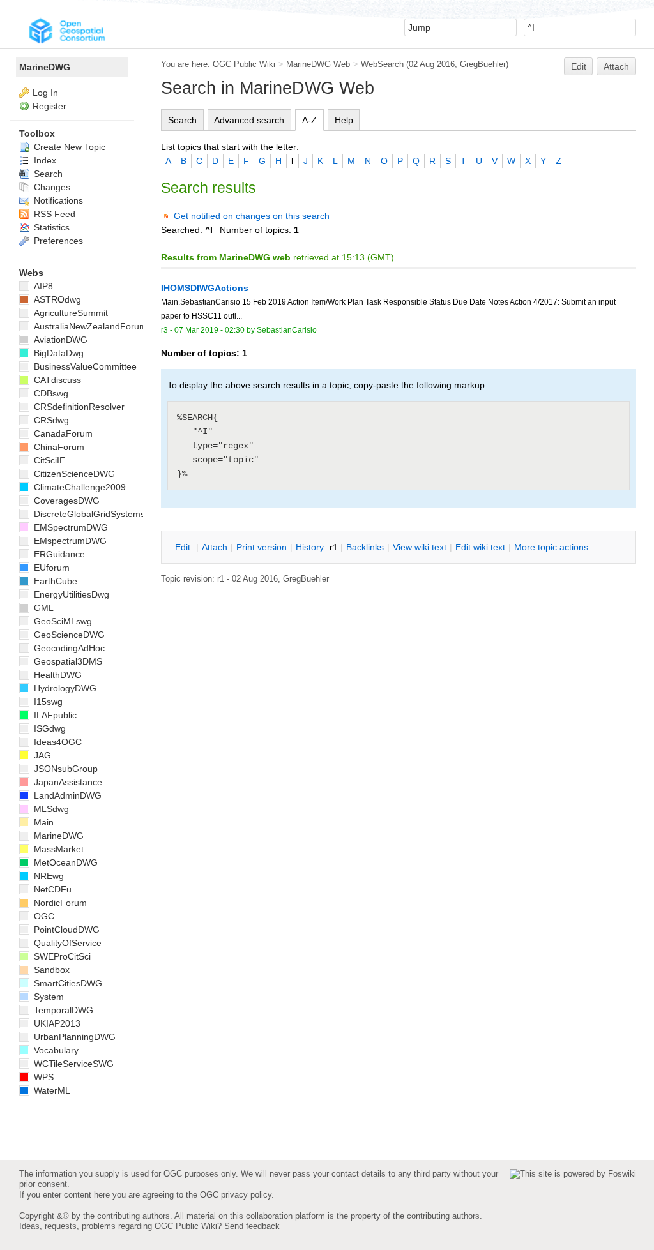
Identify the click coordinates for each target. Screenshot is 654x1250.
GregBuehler (483, 64)
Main (42, 822)
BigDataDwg (57, 353)
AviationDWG (59, 340)
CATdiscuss (56, 380)
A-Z (309, 120)
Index (43, 160)
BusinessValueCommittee (84, 366)
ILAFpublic (54, 715)
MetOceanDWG (64, 862)
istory (310, 547)
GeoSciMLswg (61, 621)
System (47, 996)
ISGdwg (48, 728)
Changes (50, 187)
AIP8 (42, 286)
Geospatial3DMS (66, 661)
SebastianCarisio (287, 330)
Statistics (50, 227)
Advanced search (249, 120)
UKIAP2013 (55, 1023)
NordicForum (59, 903)
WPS (42, 1077)
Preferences (57, 241)
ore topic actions (551, 547)
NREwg (47, 876)
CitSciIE (48, 460)
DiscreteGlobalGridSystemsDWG (99, 514)
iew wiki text (419, 547)
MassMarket (57, 849)
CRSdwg (50, 420)
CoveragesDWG (65, 500)
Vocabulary (55, 1050)
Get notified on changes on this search (252, 216)
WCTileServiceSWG (72, 1063)
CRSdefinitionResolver (78, 407)
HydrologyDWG (63, 688)
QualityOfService (66, 943)
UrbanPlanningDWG (73, 1037)
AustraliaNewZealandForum (89, 326)
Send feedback (252, 1226)
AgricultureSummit (69, 313)
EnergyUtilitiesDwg (70, 594)
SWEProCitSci (61, 956)
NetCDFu (51, 889)
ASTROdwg (56, 299)
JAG (41, 755)
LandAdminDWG (66, 795)
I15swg (47, 702)
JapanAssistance (66, 782)
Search (182, 120)
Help (344, 120)
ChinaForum (57, 447)
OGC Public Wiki (244, 64)
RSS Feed (53, 214)
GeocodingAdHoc (68, 648)
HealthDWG (56, 675)
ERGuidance (58, 554)
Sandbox (50, 970)
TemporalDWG (62, 1010)
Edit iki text (480, 547)
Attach (616, 66)
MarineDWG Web (318, 64)
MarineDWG (44, 67)
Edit (578, 66)
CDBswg (49, 393)
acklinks (365, 547)
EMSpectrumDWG (69, 527)
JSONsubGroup (64, 769)
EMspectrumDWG (69, 541)
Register (49, 106)
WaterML (50, 1090)
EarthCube (54, 581)
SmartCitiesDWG (66, 983)
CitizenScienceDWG (73, 474)
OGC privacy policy (235, 1195)
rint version (261, 547)
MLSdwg (50, 809)
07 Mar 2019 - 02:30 (209, 330)
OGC (42, 916)
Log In (45, 92)
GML (42, 608)
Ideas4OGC (56, 742)
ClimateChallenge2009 (78, 487)
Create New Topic (68, 147)
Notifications (57, 200)
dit (184, 547)
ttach (214, 547)
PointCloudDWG (65, 929)
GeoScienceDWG (68, 634)
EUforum (50, 567)
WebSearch (382, 64)
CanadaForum (62, 433)
